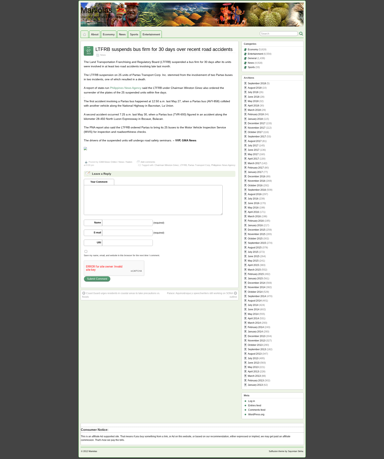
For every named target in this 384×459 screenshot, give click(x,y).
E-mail (97, 232)
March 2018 (254, 110)
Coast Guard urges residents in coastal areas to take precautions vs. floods (121, 295)
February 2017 (256, 167)
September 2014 (257, 296)
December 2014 (256, 283)
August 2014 (255, 300)
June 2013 (253, 362)
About (94, 34)
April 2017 (253, 158)
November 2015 (256, 234)
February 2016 (256, 220)
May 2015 (253, 260)
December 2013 (256, 336)
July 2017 (253, 145)
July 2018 (253, 92)
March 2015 (254, 269)
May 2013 (253, 367)
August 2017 (255, 141)
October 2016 (255, 185)
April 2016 (253, 212)
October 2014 (255, 291)
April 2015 (253, 265)
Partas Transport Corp (199, 165)
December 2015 (256, 229)
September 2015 (257, 243)
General (252, 58)
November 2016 (256, 180)
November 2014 (256, 287)
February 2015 (256, 274)
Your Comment (98, 181)
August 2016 (255, 194)
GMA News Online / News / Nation (115, 162)
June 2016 (253, 203)
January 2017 (255, 172)
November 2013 (256, 340)
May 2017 (253, 154)
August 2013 (255, 353)
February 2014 (256, 327)
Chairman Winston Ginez (167, 165)
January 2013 (255, 385)
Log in (251, 401)
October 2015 (255, 238)
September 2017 (257, 136)
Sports (134, 34)
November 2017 (256, 127)
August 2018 (255, 87)
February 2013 (256, 380)
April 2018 (253, 105)
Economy (109, 34)
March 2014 (254, 322)
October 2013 (255, 345)
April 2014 (253, 318)
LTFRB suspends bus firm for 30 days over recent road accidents (164, 49)
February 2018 (256, 114)
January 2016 (255, 225)
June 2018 (253, 96)
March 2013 (254, 376)
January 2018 (255, 119)
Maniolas (96, 10)
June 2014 (253, 309)
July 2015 (253, 252)
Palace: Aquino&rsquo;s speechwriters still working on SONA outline (202, 295)
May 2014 (253, 314)
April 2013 (253, 371)
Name (97, 222)
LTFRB (183, 165)
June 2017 (253, 150)
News (122, 34)
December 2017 (256, 123)
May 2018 (253, 101)
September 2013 (257, 349)
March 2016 (254, 216)
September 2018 (257, 83)
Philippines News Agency (125, 87)
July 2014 (253, 305)
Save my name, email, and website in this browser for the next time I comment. (122, 255)
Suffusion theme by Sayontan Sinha (286, 451)
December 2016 (256, 176)
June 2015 (253, 256)
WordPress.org (256, 414)
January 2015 (255, 278)
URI (99, 242)
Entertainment (151, 34)
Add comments (148, 162)
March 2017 (254, 163)
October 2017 (255, 132)
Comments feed (256, 409)
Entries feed (254, 405)
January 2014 (255, 331)
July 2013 (253, 358)
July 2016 (253, 198)
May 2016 (253, 207)
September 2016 (257, 189)
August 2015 (255, 247)
